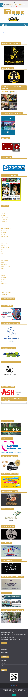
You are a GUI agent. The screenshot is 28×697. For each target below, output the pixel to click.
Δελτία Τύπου (4, 652)
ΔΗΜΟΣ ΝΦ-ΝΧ (4, 226)
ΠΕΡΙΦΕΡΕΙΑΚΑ (4, 273)
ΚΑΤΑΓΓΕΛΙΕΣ (4, 243)
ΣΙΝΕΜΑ (3, 288)
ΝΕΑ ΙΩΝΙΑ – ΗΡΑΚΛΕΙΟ (6, 256)
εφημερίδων (14, 201)
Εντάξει (14, 695)
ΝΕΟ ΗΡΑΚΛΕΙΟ (4, 260)
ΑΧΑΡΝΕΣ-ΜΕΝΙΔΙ (5, 221)
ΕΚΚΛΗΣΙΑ (3, 232)
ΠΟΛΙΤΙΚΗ (3, 277)
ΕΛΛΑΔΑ (3, 234)
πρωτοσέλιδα (9, 201)
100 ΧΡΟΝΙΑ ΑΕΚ (5, 209)
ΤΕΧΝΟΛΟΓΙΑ (4, 290)
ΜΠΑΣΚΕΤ (3, 249)
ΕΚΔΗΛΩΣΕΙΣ (4, 230)
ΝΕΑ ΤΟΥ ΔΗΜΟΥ (5, 258)
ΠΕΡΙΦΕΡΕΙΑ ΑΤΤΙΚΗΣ (5, 271)
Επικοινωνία (4, 646)
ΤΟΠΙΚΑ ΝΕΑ (4, 294)
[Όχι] (26, 692)
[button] (1, 5)
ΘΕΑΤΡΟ (3, 241)
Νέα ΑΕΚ (3, 665)
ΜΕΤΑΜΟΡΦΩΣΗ (5, 247)
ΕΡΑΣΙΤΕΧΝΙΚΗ (4, 238)
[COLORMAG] (7, 632)
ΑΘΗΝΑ (3, 215)
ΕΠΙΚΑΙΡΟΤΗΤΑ (4, 236)
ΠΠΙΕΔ (2, 281)
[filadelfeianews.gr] (3, 24)
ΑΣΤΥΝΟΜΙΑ (4, 219)
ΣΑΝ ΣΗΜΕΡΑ (4, 285)
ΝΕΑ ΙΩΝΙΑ (3, 253)
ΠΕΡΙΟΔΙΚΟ (3, 268)
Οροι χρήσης (4, 649)
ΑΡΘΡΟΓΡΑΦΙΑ (4, 217)
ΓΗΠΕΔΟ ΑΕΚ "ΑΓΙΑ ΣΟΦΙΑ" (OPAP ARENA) (10, 224)
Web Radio (3, 660)
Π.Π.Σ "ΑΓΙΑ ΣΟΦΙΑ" (5, 266)
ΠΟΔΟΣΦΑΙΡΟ (4, 275)
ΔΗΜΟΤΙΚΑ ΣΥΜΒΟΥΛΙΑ (6, 228)
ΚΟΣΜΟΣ (3, 245)
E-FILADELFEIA (4, 211)
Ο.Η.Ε (2, 262)
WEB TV (3, 213)
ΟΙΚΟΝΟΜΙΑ (4, 264)
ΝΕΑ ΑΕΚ (3, 251)
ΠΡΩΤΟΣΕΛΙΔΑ (4, 283)
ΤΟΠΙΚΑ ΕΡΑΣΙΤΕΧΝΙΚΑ (6, 292)
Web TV (3, 663)
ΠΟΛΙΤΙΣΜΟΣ (4, 279)
